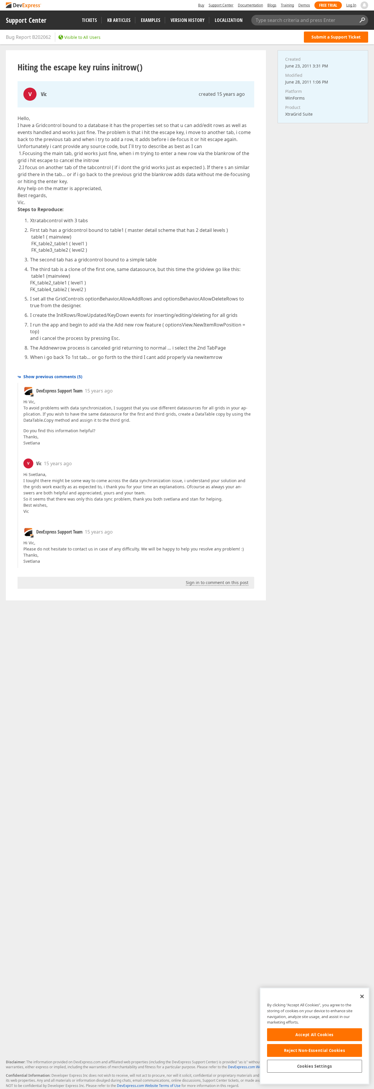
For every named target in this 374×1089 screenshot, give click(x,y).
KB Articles (119, 20)
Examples (150, 20)
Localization (229, 20)
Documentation (250, 5)
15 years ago (99, 391)
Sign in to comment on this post (217, 582)
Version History (188, 20)
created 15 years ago (222, 94)
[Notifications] (364, 5)
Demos (304, 5)
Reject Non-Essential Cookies (314, 1050)
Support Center (221, 5)
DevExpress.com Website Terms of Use (149, 1085)
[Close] (362, 996)
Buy (201, 5)
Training (287, 5)
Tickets (89, 20)
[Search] (362, 20)
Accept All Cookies (314, 1034)
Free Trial (328, 5)
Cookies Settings (314, 1066)
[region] (314, 1036)
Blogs (271, 5)
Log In (351, 5)
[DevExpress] (23, 5)
